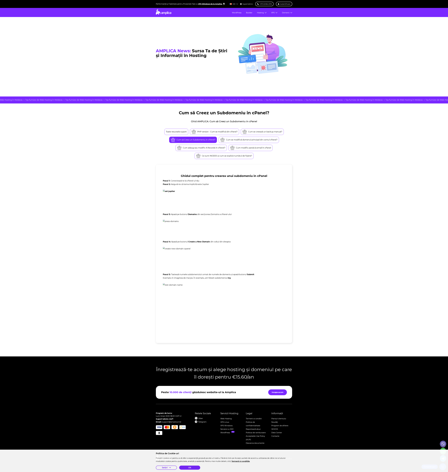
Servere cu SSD (226, 429)
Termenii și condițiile (240, 461)
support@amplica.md (171, 422)
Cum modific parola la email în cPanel (253, 148)
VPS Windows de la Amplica (210, 4)
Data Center (276, 432)
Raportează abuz (253, 429)
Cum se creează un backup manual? (265, 132)
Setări (165, 468)
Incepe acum (277, 392)
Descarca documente (255, 443)
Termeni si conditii (254, 418)
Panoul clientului (278, 418)
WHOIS (274, 429)
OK (189, 468)
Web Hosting (226, 418)
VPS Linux (224, 422)
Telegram (202, 422)
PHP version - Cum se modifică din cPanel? (217, 132)
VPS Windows (226, 425)
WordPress (225, 432)
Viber (200, 418)
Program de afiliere (279, 425)
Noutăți (274, 422)
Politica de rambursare (256, 432)
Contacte (275, 436)
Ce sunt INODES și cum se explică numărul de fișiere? (227, 156)
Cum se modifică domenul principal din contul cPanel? (251, 140)
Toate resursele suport (176, 132)
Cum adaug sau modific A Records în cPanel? (204, 148)
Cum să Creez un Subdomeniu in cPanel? (196, 140)
